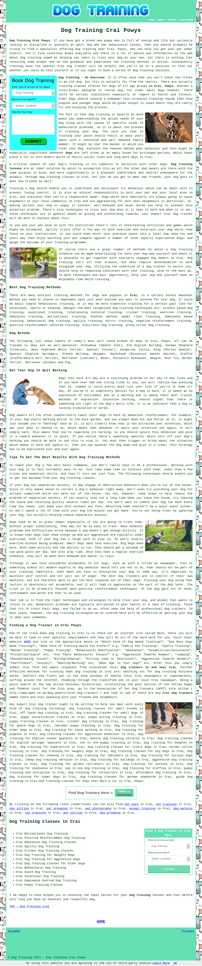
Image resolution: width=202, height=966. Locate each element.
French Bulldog (75, 353)
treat (62, 148)
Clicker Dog (34, 850)
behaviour (136, 188)
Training (16, 188)
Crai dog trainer (178, 214)
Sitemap (14, 931)
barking (128, 399)
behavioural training (55, 303)
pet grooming (57, 808)
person (106, 895)
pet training (166, 804)
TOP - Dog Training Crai (29, 906)
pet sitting (72, 812)
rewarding (81, 432)
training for (138, 303)
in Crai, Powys (161, 86)
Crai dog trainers (178, 693)
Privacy (188, 931)
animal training (142, 808)
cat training (35, 812)
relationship (77, 312)
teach (168, 77)
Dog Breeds (19, 333)
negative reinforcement (155, 320)
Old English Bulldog (144, 345)
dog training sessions (151, 70)
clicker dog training (85, 721)
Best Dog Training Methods (35, 287)
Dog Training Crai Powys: (30, 40)
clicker (132, 312)
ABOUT (161, 20)
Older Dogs (76, 863)
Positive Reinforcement (43, 838)
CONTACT (172, 20)
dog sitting (19, 808)
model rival (132, 316)
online (58, 684)
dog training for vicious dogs (167, 755)
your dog (108, 209)
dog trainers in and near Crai (148, 667)
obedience (17, 316)
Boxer (105, 358)
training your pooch (75, 135)
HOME (151, 20)
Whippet (99, 353)
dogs (161, 90)
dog (26, 419)
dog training (85, 49)
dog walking (183, 808)
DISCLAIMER (186, 20)
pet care (131, 804)
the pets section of (145, 684)
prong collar (136, 325)
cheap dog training (41, 759)
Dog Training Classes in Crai (44, 821)
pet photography (98, 808)
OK (175, 963)
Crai (133, 295)
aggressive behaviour (102, 734)
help (134, 275)
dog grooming (110, 812)
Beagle (155, 358)
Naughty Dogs (64, 855)
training (65, 86)
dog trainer (77, 66)
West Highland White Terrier (56, 349)
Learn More (161, 963)
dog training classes (56, 177)
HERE (27, 641)
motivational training (67, 316)
